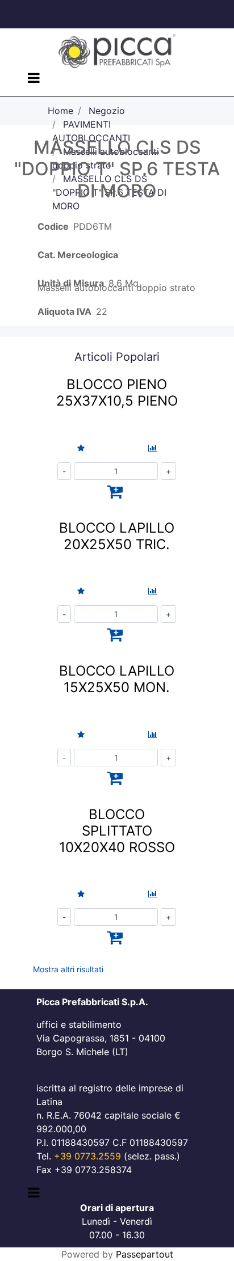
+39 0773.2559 (87, 1156)
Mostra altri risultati (68, 969)
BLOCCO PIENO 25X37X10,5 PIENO (117, 392)
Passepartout (144, 1254)
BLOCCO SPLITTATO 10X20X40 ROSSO (117, 830)
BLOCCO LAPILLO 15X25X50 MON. (116, 679)
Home (60, 110)
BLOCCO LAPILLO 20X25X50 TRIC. (116, 536)
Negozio (107, 110)
